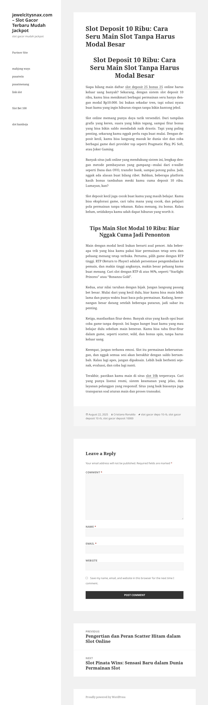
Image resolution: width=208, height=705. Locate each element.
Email (91, 543)
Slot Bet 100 (19, 108)
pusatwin (18, 76)
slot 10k (152, 376)
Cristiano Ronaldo (125, 414)
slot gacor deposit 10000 (118, 418)
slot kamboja (20, 124)
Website (91, 560)
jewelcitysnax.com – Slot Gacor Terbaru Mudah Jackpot (32, 22)
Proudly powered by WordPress (105, 697)
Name (91, 526)
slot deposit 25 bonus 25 (144, 87)
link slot (17, 92)
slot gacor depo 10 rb (154, 414)
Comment (94, 472)
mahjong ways (21, 68)
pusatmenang (20, 84)
